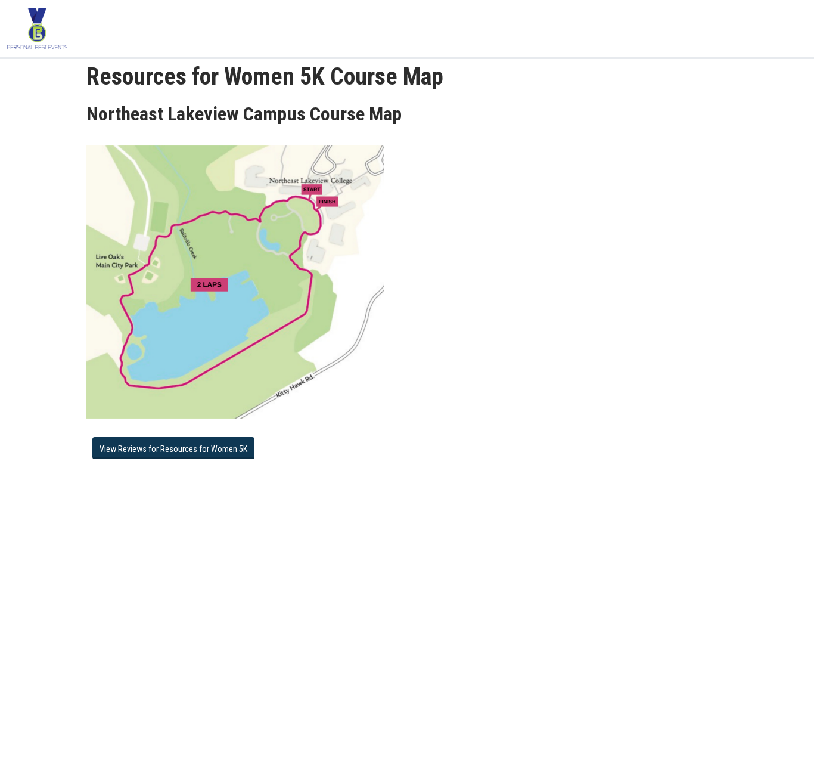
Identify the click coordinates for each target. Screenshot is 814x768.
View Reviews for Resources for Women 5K (173, 449)
